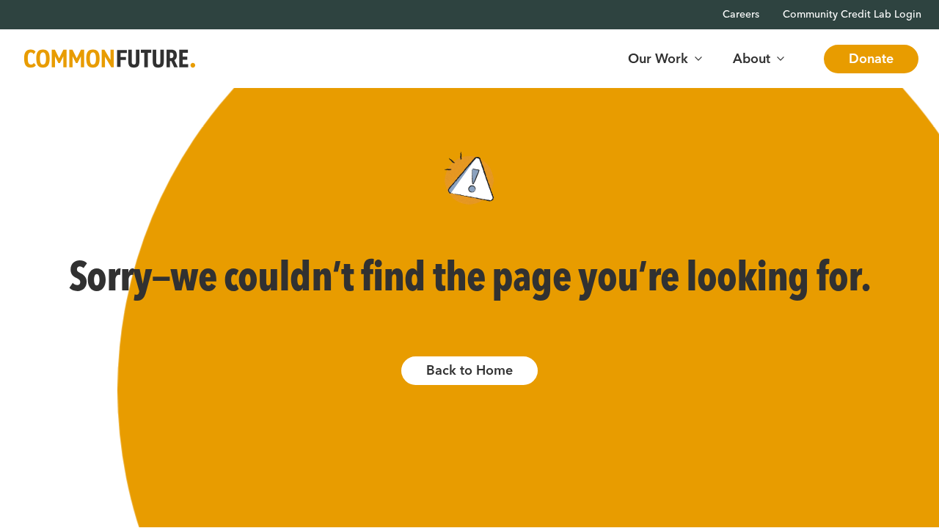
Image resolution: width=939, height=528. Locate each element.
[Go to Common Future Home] (110, 59)
